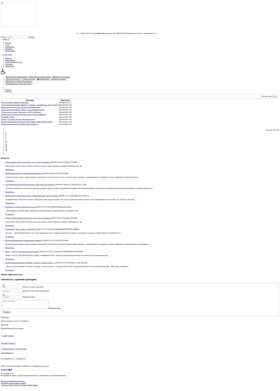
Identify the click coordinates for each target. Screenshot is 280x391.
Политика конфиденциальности (13, 381)
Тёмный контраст (29, 79)
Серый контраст (44, 79)
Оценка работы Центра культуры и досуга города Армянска (23, 114)
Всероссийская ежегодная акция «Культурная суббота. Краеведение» (27, 122)
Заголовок (30, 100)
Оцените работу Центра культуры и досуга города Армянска (28, 218)
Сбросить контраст (59, 79)
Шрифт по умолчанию (61, 77)
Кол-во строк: (267, 96)
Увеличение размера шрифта (41, 77)
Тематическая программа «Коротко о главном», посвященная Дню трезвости (30, 105)
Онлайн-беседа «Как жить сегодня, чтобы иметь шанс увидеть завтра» (31, 196)
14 (6, 150)
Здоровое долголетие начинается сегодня (20, 207)
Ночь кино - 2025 (7, 117)
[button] (140, 71)
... (6, 140)
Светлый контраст (14, 79)
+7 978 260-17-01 (20, 349)
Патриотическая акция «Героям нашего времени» (19, 124)
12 (6, 146)
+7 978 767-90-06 (7, 349)
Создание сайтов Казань (10, 385)
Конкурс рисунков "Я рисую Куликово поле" (18, 119)
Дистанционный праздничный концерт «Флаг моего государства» (30, 185)
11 (6, 144)
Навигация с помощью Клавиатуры (19, 82)
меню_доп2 (7, 54)
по (81, 166)
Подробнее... (10, 170)
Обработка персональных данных (13, 383)
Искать (31, 37)
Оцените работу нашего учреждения (15, 102)
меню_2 (6, 39)
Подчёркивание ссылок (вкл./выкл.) (19, 84)
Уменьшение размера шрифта (17, 77)
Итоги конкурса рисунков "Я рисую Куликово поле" (20, 107)
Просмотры (65, 100)
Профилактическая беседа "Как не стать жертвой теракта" (23, 110)
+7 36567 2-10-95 (7, 336)
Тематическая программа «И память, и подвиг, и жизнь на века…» (30, 263)
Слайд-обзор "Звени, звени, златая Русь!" (21, 229)
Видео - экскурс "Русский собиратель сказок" (22, 252)
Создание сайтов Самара (28, 385)
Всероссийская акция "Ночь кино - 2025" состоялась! (21, 112)
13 (6, 148)
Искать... (4, 37)
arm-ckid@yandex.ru (100, 33)
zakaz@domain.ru (7, 353)
